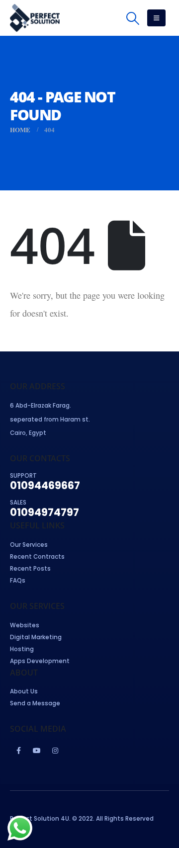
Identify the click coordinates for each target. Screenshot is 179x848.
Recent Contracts (37, 557)
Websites (24, 625)
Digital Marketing (36, 637)
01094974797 (44, 512)
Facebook (18, 750)
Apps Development (40, 661)
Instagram (55, 750)
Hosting (22, 649)
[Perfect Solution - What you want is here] (35, 18)
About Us (24, 691)
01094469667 (45, 485)
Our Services (29, 545)
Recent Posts (30, 569)
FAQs (17, 581)
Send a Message (35, 703)
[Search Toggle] (132, 18)
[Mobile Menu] (156, 17)
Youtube (36, 750)
